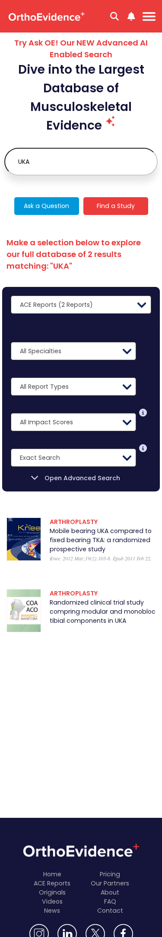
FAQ (110, 901)
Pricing (110, 874)
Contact (110, 910)
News (52, 910)
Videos (52, 901)
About (110, 892)
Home (52, 874)
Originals (52, 892)
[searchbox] (81, 162)
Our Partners (110, 883)
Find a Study (116, 206)
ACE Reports (52, 883)
